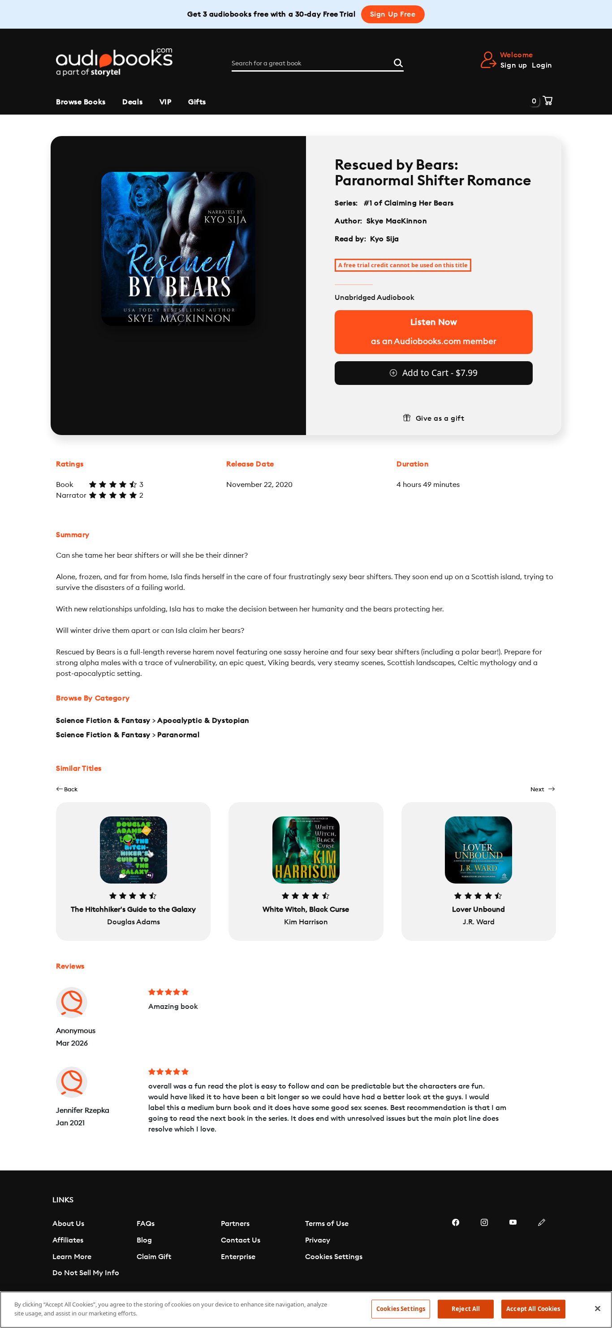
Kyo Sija (384, 239)
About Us (68, 1223)
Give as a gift (440, 418)
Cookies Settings (333, 1256)
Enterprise (238, 1256)
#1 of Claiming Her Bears (409, 203)
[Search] (398, 62)
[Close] (598, 1308)
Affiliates (67, 1240)
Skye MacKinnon (396, 221)
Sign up (513, 65)
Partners (235, 1223)
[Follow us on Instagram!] (484, 1249)
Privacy (317, 1240)
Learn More (71, 1256)
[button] (67, 789)
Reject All (466, 1309)
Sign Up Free (393, 14)
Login (542, 65)
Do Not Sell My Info (85, 1273)
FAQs (146, 1223)
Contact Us (240, 1240)
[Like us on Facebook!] (455, 1249)
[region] (306, 1309)
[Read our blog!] (541, 1249)
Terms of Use (327, 1223)
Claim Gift (154, 1256)
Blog (144, 1240)
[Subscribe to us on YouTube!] (513, 1249)
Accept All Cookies (533, 1309)
